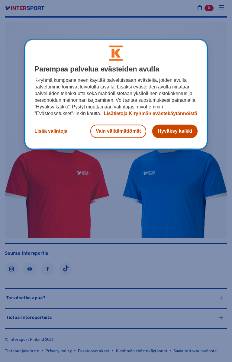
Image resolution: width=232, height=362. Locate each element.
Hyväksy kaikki (175, 131)
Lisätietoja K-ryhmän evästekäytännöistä (150, 113)
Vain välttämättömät (118, 131)
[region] (116, 94)
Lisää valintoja (50, 131)
